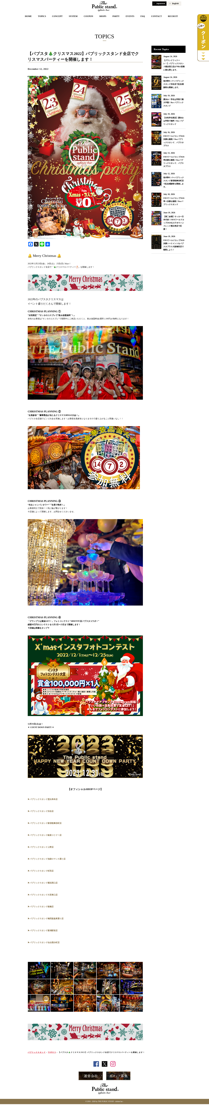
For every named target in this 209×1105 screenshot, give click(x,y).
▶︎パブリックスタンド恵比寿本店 (43, 799)
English (175, 3)
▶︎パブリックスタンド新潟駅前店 (43, 930)
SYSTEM (73, 16)
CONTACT (156, 16)
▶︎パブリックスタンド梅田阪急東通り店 (46, 918)
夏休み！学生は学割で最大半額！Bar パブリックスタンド (173, 102)
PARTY (116, 16)
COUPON (88, 16)
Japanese (160, 3)
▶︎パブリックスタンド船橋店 (41, 907)
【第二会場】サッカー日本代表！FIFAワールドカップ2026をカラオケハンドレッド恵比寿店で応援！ (173, 222)
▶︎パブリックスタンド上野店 (41, 847)
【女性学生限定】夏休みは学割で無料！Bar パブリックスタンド (173, 121)
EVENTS (130, 16)
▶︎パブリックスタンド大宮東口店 (43, 895)
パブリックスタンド (37, 1052)
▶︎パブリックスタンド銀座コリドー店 (45, 835)
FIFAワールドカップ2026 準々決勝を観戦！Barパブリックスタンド (173, 201)
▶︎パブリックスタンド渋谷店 (41, 811)
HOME (28, 16)
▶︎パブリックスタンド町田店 (41, 871)
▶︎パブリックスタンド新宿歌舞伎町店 (45, 823)
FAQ (142, 16)
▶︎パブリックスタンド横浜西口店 (43, 883)
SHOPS (102, 16)
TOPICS (42, 16)
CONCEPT (57, 16)
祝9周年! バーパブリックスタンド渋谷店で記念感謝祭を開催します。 (173, 84)
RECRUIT (173, 16)
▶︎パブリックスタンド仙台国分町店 (44, 942)
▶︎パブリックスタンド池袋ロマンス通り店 (47, 859)
